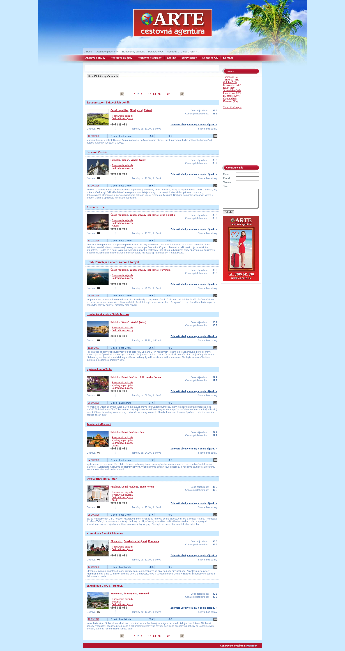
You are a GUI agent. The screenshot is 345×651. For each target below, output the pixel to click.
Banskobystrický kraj (135, 541)
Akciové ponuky (95, 57)
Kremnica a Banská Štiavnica (105, 533)
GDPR (193, 51)
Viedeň (125, 160)
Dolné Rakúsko (129, 377)
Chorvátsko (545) (232, 85)
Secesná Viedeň (97, 152)
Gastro (115, 445)
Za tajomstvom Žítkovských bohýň (108, 102)
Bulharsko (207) (231, 95)
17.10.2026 (93, 185)
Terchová (144, 593)
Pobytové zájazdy (121, 57)
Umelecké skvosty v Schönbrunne (108, 314)
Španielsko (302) (232, 90)
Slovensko (116, 541)
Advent (115, 225)
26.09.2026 (93, 295)
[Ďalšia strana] (182, 94)
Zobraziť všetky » (232, 107)
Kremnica (153, 541)
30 (159, 94)
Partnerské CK (156, 51)
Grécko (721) (230, 82)
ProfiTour (251, 645)
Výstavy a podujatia (122, 385)
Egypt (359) (229, 87)
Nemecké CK (210, 57)
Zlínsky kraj (136, 110)
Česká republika (119, 110)
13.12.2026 (93, 240)
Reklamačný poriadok (133, 51)
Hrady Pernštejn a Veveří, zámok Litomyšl (113, 262)
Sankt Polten (147, 486)
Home (89, 51)
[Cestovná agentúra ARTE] (172, 25)
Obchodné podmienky (107, 51)
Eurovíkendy (189, 57)
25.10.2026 (93, 514)
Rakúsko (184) (230, 101)
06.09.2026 (93, 402)
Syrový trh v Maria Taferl (102, 478)
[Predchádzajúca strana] (122, 94)
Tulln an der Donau (150, 377)
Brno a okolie (167, 215)
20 (154, 94)
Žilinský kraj (130, 593)
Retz (142, 432)
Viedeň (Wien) (138, 160)
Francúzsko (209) (232, 93)
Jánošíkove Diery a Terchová (105, 585)
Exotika (171, 57)
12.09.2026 (93, 567)
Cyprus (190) (229, 98)
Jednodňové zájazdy (122, 118)
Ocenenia (172, 51)
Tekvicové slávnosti (99, 424)
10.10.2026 (93, 136)
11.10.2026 (93, 348)
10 (149, 94)
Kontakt (228, 57)
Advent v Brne (96, 207)
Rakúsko (115, 160)
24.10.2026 (93, 460)
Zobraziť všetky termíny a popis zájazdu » (194, 124)
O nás (184, 51)
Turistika (116, 601)
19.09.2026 (93, 619)
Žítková (148, 110)
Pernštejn (165, 270)
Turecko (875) (230, 77)
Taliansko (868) (231, 79)
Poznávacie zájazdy (150, 57)
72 (168, 94)
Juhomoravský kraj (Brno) (144, 215)
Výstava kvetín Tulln (99, 369)
